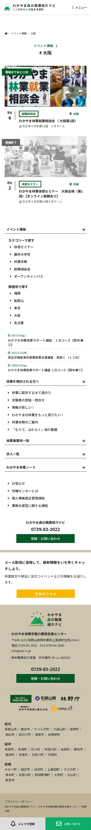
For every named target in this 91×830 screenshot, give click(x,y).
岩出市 (9, 734)
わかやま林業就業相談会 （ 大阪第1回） (48, 120)
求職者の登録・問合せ (28, 400)
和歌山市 (11, 729)
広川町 (35, 749)
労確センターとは (25, 490)
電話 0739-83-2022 (24, 645)
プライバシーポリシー (19, 801)
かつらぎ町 (41, 729)
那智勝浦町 (42, 774)
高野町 (74, 729)
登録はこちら (45, 593)
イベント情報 (43, 45)
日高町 (23, 754)
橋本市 (25, 729)
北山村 (72, 774)
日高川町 (38, 754)
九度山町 (59, 729)
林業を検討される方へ (22, 381)
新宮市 (9, 780)
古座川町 (25, 774)
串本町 (9, 774)
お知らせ (18, 483)
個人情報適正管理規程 (28, 498)
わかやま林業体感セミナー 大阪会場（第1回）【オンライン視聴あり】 (51, 193)
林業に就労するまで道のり (31, 392)
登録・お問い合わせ (45, 538)
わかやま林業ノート (21, 467)
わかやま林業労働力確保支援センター (39, 633)
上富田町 (53, 769)
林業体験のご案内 (25, 422)
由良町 (65, 749)
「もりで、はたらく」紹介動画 (34, 429)
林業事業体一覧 (17, 440)
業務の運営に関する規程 (30, 505)
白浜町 (38, 769)
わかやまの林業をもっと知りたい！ (38, 414)
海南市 (39, 734)
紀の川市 (25, 734)
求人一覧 (12, 453)
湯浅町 (22, 749)
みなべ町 (11, 769)
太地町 (58, 774)
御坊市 (78, 749)
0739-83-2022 (45, 529)
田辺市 (25, 769)
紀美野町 (54, 734)
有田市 (9, 749)
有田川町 (50, 749)
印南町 (52, 754)
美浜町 (9, 754)
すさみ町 (70, 769)
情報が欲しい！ (23, 407)
